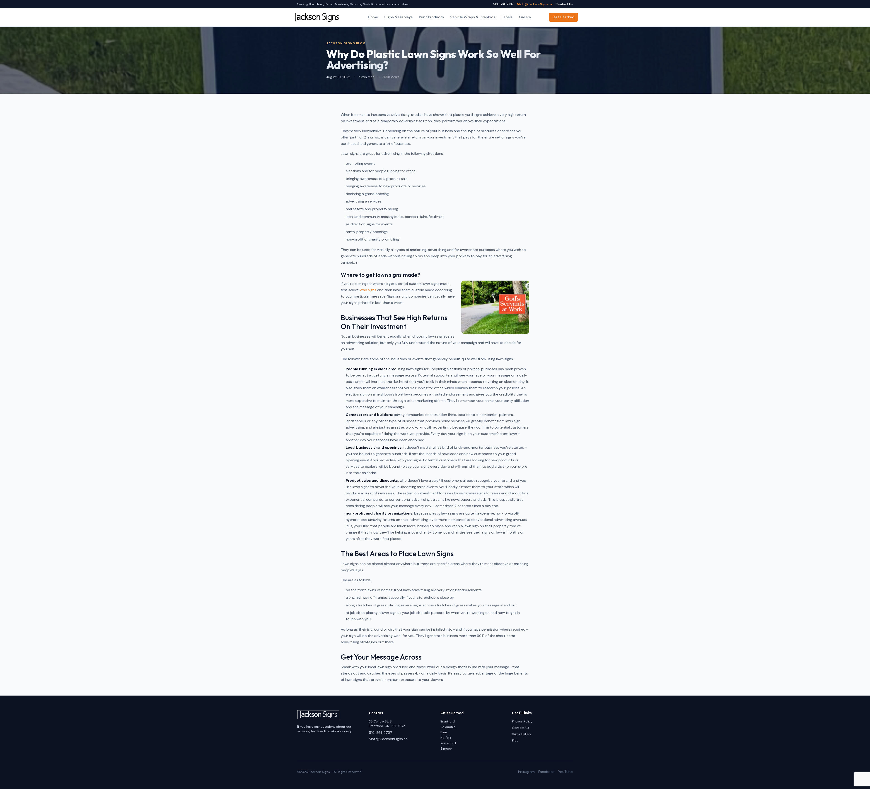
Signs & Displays (398, 17)
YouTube (565, 771)
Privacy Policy (522, 721)
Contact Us (564, 4)
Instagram (526, 771)
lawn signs (368, 290)
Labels (507, 17)
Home (373, 17)
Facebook (546, 771)
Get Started (563, 17)
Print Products (431, 17)
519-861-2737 (503, 4)
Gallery (525, 17)
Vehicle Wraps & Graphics (472, 17)
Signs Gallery (521, 734)
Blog (515, 740)
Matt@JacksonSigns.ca (534, 4)
